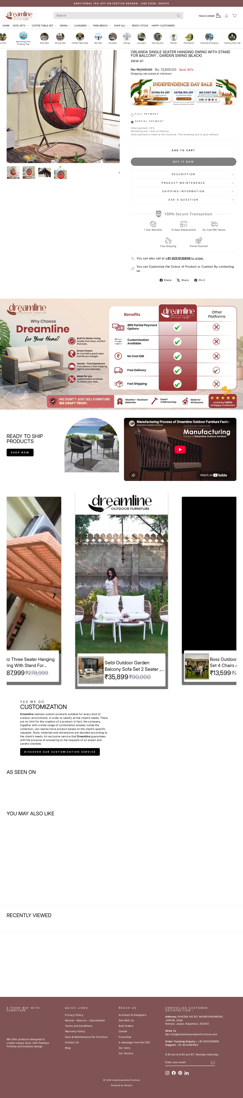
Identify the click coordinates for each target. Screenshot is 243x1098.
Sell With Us (126, 1020)
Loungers (80, 25)
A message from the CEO (134, 1042)
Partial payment (149, 121)
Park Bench (100, 25)
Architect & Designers (132, 1015)
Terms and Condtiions (78, 1025)
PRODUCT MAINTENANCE (183, 182)
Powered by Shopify (121, 1085)
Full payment (147, 114)
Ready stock (140, 25)
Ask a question (183, 199)
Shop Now (20, 452)
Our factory (126, 1053)
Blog (68, 1047)
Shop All (120, 25)
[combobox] (118, 15)
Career (123, 1031)
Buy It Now (183, 161)
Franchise (125, 1037)
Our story (125, 1047)
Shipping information (183, 191)
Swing (64, 25)
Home (5, 25)
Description (184, 174)
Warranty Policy (75, 1031)
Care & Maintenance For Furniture (86, 1037)
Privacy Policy (74, 1015)
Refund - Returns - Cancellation (85, 1020)
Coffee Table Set (43, 25)
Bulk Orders (126, 1025)
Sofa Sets (19, 25)
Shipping (136, 73)
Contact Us (72, 1042)
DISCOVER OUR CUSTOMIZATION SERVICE (60, 751)
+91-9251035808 (177, 258)
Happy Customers (163, 25)
